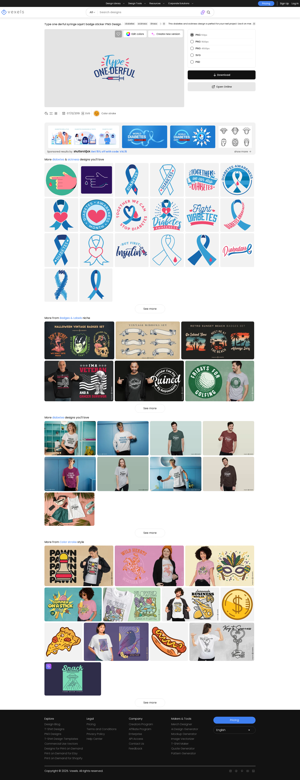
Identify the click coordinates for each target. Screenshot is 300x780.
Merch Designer (181, 724)
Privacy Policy (96, 734)
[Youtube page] (247, 771)
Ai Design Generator (184, 729)
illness (154, 23)
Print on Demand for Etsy (61, 753)
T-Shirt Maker (180, 744)
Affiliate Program (140, 729)
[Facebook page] (236, 771)
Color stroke (68, 542)
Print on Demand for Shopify (63, 758)
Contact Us (136, 744)
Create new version (168, 34)
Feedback (135, 749)
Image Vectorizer (182, 739)
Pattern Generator (183, 753)
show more (241, 151)
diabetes (129, 23)
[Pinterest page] (242, 771)
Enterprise (135, 734)
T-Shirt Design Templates (61, 739)
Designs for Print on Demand (63, 749)
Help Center (94, 739)
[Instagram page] (230, 771)
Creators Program (141, 724)
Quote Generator (183, 749)
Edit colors (138, 34)
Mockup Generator (184, 734)
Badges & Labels (71, 318)
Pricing (91, 724)
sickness (142, 23)
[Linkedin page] (253, 771)
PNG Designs (52, 734)
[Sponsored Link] (83, 137)
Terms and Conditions (101, 729)
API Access (136, 739)
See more (150, 309)
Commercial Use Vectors (61, 744)
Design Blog (52, 724)
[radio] (192, 34)
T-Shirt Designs (54, 729)
